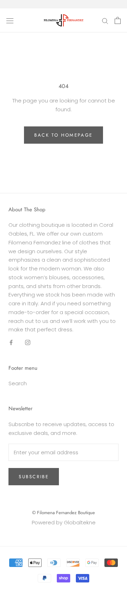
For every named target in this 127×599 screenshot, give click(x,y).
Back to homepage (63, 135)
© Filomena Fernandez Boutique (63, 512)
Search (17, 383)
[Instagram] (27, 342)
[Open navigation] (9, 20)
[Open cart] (118, 20)
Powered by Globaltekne (64, 522)
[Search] (105, 20)
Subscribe (34, 476)
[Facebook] (11, 342)
